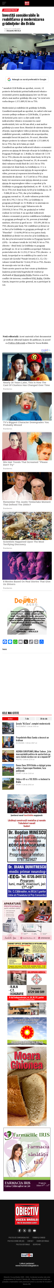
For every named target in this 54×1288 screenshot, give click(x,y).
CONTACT (30, 1241)
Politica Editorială (16, 343)
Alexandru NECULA (13, 31)
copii (23, 206)
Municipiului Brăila (23, 275)
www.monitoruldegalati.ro (27, 1265)
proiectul (31, 209)
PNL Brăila (37, 278)
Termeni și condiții (38, 1237)
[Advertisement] (27, 310)
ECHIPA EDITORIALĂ (43, 1241)
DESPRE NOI (36, 1244)
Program (6, 153)
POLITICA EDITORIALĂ (23, 1244)
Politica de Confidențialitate (19, 1237)
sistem (15, 150)
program (18, 186)
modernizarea (26, 94)
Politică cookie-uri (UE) (16, 1241)
